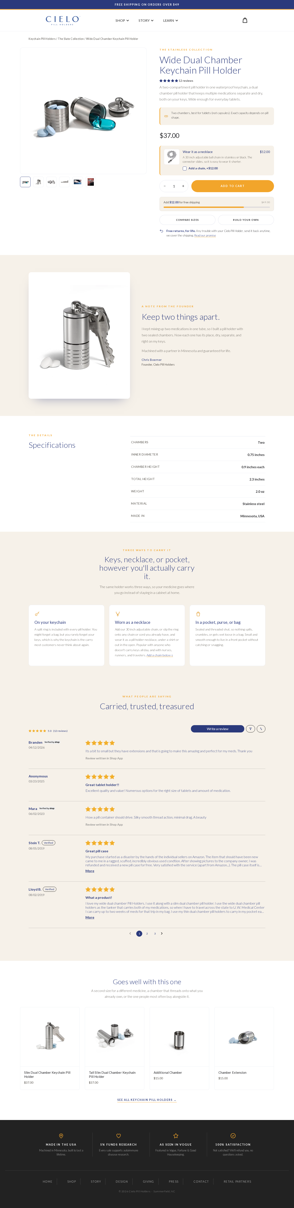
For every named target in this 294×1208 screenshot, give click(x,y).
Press (174, 1181)
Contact (201, 1181)
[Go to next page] (162, 934)
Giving (148, 1181)
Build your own (246, 219)
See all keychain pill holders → (147, 1099)
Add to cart (233, 186)
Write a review (217, 729)
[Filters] (250, 728)
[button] (169, 80)
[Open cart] (245, 20)
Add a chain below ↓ (160, 655)
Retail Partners (237, 1181)
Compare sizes (187, 219)
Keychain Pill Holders (42, 38)
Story (96, 1181)
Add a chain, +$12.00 (203, 168)
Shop (71, 1181)
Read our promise (205, 235)
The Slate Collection (71, 38)
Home (48, 1181)
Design (122, 1181)
